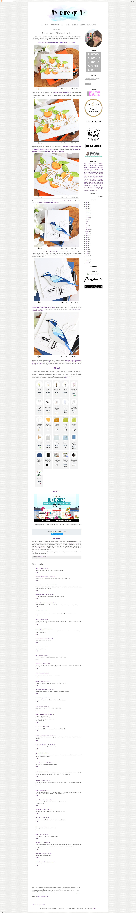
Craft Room (91, 167)
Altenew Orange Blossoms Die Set (62, 92)
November (87, 211)
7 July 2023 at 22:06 (45, 842)
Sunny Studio (90, 183)
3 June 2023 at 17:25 (44, 726)
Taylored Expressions (97, 183)
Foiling (91, 169)
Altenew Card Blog (73, 543)
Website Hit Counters (93, 268)
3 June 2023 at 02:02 (43, 673)
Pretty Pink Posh (98, 177)
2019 (87, 239)
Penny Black (100, 175)
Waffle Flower (86, 188)
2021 (87, 235)
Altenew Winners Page (40, 547)
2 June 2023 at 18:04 (52, 585)
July (86, 219)
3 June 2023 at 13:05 (48, 697)
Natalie (37, 646)
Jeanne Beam (39, 799)
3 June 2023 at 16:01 (49, 714)
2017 (87, 243)
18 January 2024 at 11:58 (49, 861)
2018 (87, 241)
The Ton (93, 185)
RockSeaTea (39, 809)
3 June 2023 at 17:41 (51, 735)
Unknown (38, 842)
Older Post (78, 894)
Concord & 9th (99, 165)
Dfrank (37, 817)
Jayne (37, 568)
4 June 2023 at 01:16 (50, 744)
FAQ (62, 25)
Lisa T (37, 790)
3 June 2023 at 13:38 (44, 706)
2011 (87, 255)
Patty (37, 771)
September (88, 215)
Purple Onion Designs (97, 179)
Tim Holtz (99, 185)
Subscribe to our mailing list (92, 78)
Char (37, 611)
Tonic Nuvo (90, 187)
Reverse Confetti (88, 180)
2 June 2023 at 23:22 (48, 638)
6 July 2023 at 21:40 (43, 834)
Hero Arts (99, 169)
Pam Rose (38, 780)
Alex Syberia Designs (90, 163)
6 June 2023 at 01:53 (45, 780)
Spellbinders (87, 182)
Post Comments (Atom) (43, 896)
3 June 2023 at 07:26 (49, 689)
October (87, 213)
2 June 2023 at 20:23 (43, 619)
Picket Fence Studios (88, 176)
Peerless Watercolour (91, 175)
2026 (87, 202)
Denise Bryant (39, 629)
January (87, 231)
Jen (36, 655)
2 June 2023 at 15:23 (43, 568)
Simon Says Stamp (97, 180)
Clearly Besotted (90, 165)
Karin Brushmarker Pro (98, 170)
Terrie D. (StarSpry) (40, 744)
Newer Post (35, 894)
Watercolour (92, 188)
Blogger (94, 908)
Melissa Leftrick (39, 638)
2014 (87, 249)
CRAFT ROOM (75, 25)
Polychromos (91, 177)
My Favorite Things (91, 173)
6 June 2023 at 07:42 (44, 790)
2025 (87, 204)
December (87, 210)
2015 (87, 247)
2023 (87, 208)
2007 (87, 262)
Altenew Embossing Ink (55, 361)
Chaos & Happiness (40, 602)
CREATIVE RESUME (55, 25)
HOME (41, 25)
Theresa (37, 726)
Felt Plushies (87, 169)
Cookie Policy (43, 904)
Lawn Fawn (87, 172)
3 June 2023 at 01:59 (45, 663)
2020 (87, 237)
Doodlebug (100, 167)
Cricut (95, 167)
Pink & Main (95, 176)
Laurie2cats (38, 853)
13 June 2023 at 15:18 (43, 826)
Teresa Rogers (39, 762)
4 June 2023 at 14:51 (43, 753)
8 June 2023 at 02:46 (47, 799)
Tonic (85, 187)
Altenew (37, 558)
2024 (87, 206)
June (86, 221)
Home (57, 894)
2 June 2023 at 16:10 (50, 576)
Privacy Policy (36, 904)
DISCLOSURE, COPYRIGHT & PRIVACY (88, 25)
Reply (37, 572)
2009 (87, 258)
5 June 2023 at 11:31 (47, 762)
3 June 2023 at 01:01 (42, 655)
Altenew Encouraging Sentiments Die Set (61, 200)
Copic (86, 167)
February (87, 229)
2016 (87, 245)
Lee (36, 826)
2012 (87, 253)
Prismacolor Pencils (88, 179)
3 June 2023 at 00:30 (44, 646)
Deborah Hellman (40, 689)
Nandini (37, 681)
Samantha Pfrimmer (40, 576)
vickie (37, 673)
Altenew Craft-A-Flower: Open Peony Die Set (43, 307)
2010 (87, 257)
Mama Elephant (94, 172)
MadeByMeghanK (40, 594)
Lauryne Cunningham (41, 735)
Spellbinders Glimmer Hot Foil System (54, 151)
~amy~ (37, 706)
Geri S (37, 619)
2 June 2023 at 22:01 (47, 629)
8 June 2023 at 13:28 (46, 809)
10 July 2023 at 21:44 (46, 853)
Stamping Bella (95, 182)
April (86, 225)
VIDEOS (67, 25)
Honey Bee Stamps (88, 170)
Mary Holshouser (40, 714)
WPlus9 (101, 187)
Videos (96, 187)
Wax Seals (98, 188)
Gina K (95, 169)
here (66, 377)
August (87, 217)
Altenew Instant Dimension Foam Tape (71, 146)
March (87, 227)
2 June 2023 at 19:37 (49, 594)
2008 (87, 260)
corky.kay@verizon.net (41, 585)
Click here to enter (56, 534)
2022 (87, 233)
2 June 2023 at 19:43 (50, 602)
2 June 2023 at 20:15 (43, 611)
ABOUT (46, 25)
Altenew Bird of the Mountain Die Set (55, 251)
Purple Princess (39, 861)
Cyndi (37, 753)
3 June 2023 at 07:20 (44, 681)
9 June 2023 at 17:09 (44, 817)
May (86, 223)
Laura (37, 834)
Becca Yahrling (39, 697)
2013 (87, 251)
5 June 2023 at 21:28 (43, 771)
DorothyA (38, 663)
